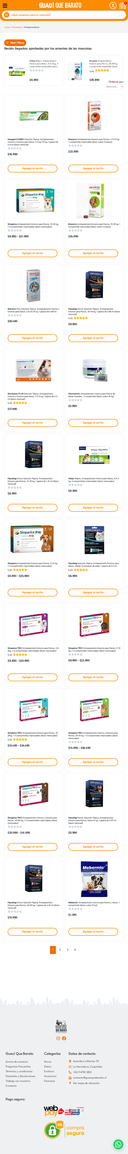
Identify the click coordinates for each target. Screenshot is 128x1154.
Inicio (7, 27)
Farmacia (17, 27)
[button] (118, 1144)
